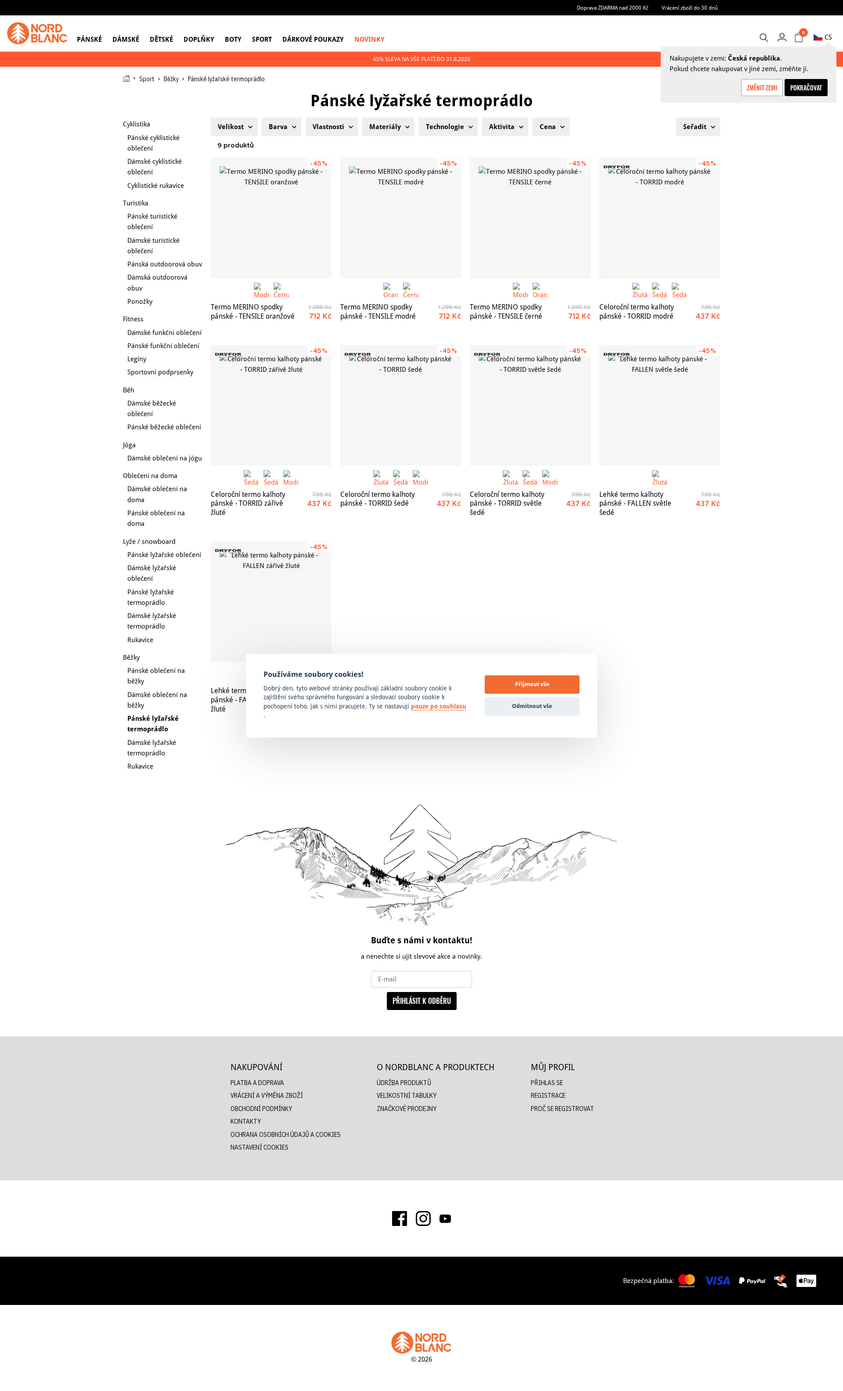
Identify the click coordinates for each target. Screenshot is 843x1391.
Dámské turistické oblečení (153, 245)
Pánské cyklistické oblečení (153, 142)
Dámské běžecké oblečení (151, 408)
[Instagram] (423, 1218)
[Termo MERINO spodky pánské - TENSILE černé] (530, 218)
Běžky (171, 79)
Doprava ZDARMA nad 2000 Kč (612, 7)
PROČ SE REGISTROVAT (562, 1108)
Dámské (125, 39)
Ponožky (139, 301)
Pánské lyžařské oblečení (164, 554)
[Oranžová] (391, 290)
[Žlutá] (640, 290)
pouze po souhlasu (438, 706)
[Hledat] (764, 38)
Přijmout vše (532, 684)
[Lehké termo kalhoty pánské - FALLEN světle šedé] (659, 405)
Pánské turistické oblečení (152, 221)
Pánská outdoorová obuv (164, 264)
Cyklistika (136, 124)
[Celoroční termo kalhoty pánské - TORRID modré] (659, 218)
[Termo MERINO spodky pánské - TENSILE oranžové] (271, 218)
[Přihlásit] (781, 37)
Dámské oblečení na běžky (157, 699)
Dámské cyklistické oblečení (154, 166)
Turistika (135, 203)
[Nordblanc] (37, 33)
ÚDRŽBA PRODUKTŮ (404, 1082)
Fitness (133, 319)
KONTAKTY (246, 1121)
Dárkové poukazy (313, 39)
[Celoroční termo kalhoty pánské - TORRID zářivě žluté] (271, 405)
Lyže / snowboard (149, 541)
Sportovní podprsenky (160, 372)
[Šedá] (659, 290)
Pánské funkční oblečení (163, 345)
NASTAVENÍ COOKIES (259, 1147)
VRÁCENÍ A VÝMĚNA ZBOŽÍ (267, 1095)
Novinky (369, 39)
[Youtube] (445, 1218)
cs (828, 37)
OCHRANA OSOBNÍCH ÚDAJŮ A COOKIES (286, 1134)
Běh (128, 390)
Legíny (136, 359)
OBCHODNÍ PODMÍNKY (261, 1108)
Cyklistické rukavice (155, 185)
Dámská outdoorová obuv (157, 282)
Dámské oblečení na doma (157, 494)
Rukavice (140, 640)
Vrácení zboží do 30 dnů (690, 7)
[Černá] (281, 290)
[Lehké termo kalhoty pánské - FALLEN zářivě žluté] (271, 601)
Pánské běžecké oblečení (164, 427)
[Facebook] (399, 1218)
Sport (262, 39)
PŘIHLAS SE (547, 1082)
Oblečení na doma (150, 475)
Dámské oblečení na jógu (164, 458)
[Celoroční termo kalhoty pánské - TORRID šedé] (400, 405)
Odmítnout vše (532, 706)
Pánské (89, 39)
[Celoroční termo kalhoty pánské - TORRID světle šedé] (530, 405)
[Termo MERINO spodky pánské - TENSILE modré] (400, 218)
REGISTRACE (548, 1095)
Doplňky (199, 39)
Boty (233, 39)
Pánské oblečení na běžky (156, 675)
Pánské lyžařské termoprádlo (150, 597)
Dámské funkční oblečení (164, 332)
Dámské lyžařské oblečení (151, 573)
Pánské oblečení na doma (156, 518)
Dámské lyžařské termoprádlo (151, 620)
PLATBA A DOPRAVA (257, 1082)
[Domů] (126, 78)
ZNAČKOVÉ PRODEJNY (406, 1108)
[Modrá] (261, 290)
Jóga (129, 445)
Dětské (161, 39)
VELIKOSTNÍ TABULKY (406, 1095)
